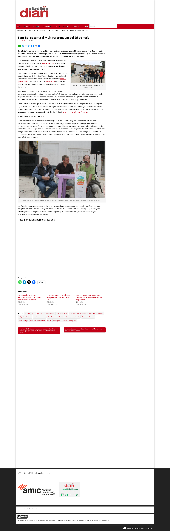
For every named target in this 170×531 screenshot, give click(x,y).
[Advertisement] (62, 250)
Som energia (23, 321)
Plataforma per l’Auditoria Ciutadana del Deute (64, 317)
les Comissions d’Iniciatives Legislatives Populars (86, 313)
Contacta (31, 30)
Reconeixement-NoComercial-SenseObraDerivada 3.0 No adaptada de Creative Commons (86, 520)
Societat (36, 26)
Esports (76, 26)
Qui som (55, 30)
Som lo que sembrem (37, 321)
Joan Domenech (61, 313)
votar (49, 321)
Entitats (66, 26)
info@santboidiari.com (33, 509)
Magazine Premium (133, 528)
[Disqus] (62, 368)
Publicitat (43, 30)
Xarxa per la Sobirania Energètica (64, 321)
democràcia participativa (45, 313)
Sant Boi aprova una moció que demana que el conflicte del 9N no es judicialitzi (89, 297)
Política (26, 26)
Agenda (20, 30)
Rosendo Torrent (88, 317)
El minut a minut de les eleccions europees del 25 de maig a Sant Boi (59, 297)
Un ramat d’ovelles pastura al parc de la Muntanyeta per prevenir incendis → (83, 330)
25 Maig (27, 313)
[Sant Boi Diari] (35, 10)
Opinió (85, 26)
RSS (63, 30)
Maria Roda (21, 41)
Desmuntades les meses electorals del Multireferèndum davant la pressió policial (29, 297)
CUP (33, 313)
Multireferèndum (48, 63)
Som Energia (50, 81)
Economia (47, 26)
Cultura (57, 26)
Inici (18, 26)
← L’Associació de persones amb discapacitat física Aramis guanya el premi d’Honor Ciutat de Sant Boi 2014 (37, 331)
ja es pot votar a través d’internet (75, 112)
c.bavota (149, 528)
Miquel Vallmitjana (25, 317)
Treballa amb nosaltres (79, 30)
